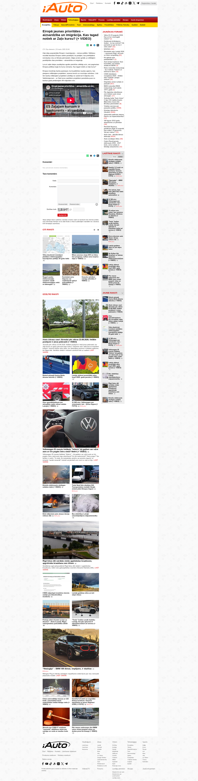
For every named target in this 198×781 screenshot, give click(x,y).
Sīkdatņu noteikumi (64, 755)
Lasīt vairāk (61, 675)
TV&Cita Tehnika (132, 759)
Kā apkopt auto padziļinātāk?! (110, 58)
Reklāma (99, 3)
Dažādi (129, 763)
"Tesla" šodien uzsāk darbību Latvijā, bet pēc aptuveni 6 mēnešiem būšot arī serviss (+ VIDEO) (83, 622)
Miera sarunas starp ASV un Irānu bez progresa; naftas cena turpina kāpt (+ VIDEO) (85, 256)
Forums (100, 769)
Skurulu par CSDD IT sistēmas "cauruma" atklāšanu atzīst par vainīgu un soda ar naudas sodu (55, 729)
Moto (98, 751)
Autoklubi (114, 761)
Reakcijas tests (116, 765)
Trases (145, 759)
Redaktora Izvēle (102, 765)
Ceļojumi (114, 757)
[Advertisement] (141, 64)
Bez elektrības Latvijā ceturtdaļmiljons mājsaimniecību (84, 515)
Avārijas (114, 747)
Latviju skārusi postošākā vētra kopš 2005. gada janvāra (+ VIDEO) (85, 376)
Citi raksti (48, 230)
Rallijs (144, 745)
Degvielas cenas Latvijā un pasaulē (113, 83)
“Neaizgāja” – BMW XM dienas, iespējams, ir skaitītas (67, 669)
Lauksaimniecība (102, 759)
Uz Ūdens (100, 755)
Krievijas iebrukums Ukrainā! (111, 111)
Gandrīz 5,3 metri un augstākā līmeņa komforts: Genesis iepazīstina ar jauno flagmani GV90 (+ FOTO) (83, 701)
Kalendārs (145, 761)
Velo (98, 753)
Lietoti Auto (85, 745)
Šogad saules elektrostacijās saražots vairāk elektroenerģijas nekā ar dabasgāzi (51, 280)
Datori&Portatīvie (132, 749)
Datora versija (46, 759)
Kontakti (108, 3)
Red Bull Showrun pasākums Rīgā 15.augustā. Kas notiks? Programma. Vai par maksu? (114, 129)
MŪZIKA (109, 49)
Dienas (114, 156)
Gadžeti (129, 761)
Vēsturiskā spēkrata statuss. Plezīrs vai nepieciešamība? (114, 116)
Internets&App (131, 753)
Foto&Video (130, 757)
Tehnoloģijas (132, 742)
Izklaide (99, 749)
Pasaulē (99, 747)
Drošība (114, 745)
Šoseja (144, 749)
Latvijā (99, 745)
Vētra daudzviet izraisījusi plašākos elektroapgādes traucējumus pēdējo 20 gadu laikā (56, 256)
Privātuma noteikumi (49, 755)
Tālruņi (129, 747)
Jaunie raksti (110, 293)
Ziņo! (92, 3)
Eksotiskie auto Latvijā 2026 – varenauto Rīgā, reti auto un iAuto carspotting (114, 53)
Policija (114, 749)
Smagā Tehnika (101, 757)
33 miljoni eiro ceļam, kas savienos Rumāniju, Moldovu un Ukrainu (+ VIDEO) (116, 214)
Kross (144, 747)
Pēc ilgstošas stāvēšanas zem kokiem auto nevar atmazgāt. (113, 94)
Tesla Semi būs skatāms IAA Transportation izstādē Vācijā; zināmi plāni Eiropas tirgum (83, 487)
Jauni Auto (85, 747)
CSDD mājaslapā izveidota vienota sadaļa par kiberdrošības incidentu (56, 595)
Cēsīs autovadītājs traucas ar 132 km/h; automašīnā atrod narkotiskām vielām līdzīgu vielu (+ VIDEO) (56, 701)
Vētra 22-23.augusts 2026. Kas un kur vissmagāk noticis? (113, 37)
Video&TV (86, 769)
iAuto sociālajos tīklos (113, 139)
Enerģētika (130, 745)
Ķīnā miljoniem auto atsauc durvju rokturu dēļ (116, 237)
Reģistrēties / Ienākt (149, 3)
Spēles (129, 755)
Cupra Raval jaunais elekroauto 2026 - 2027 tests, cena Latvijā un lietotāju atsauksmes (113, 144)
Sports (145, 742)
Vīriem (114, 742)
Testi (98, 761)
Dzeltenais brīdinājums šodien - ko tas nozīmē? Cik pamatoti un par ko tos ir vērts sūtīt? (114, 44)
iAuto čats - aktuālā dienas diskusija (113, 135)
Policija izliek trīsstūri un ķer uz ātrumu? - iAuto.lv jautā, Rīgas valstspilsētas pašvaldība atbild (55, 621)
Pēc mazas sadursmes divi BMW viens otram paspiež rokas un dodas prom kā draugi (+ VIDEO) (84, 729)
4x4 (144, 751)
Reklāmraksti (101, 763)
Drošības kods (51, 209)
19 (43, 625)
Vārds (54, 181)
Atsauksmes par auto (118, 772)
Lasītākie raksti (111, 153)
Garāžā (114, 755)
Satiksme (114, 753)
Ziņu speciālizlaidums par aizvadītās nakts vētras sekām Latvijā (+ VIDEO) (54, 404)
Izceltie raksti (51, 294)
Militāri (114, 759)
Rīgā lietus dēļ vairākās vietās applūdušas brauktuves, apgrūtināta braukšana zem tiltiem (67, 562)
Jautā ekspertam (149, 769)
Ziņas (99, 742)
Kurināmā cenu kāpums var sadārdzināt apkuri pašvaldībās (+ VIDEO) (69, 280)
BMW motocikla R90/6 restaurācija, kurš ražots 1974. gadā (112, 88)
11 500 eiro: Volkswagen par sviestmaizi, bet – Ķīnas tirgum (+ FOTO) (85, 404)
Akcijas (130, 769)
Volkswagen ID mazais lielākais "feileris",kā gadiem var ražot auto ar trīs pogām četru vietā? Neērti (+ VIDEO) (70, 450)
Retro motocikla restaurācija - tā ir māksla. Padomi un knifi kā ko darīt (114, 69)
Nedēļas (120, 156)
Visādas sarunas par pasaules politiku (112, 107)
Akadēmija (115, 751)
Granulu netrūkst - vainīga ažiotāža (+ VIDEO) (89, 279)
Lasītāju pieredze (118, 769)
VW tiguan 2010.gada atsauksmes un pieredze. (113, 122)
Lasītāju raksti (116, 778)
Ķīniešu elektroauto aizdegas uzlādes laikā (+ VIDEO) (54, 486)
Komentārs (52, 186)
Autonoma (85, 749)
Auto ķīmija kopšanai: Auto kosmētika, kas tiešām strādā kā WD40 (113, 63)
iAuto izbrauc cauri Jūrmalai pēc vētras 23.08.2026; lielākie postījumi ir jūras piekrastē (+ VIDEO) (69, 341)
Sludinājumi (86, 742)
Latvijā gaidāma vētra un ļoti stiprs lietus (115, 247)
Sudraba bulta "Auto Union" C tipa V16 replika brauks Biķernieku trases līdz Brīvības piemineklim (114, 101)
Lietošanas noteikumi (69, 751)
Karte (113, 763)
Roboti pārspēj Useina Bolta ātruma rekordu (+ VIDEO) (54, 376)
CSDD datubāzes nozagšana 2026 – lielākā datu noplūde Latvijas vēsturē (113, 76)
